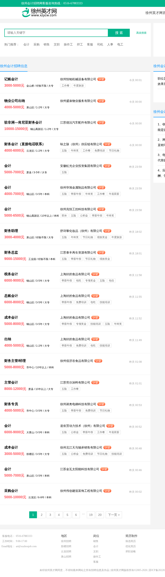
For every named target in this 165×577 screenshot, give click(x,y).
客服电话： (8, 536)
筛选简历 (130, 541)
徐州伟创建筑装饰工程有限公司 (81, 490)
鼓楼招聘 (66, 546)
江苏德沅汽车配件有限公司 (78, 122)
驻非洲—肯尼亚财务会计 (23, 122)
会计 (26, 44)
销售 (47, 44)
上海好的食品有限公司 (75, 274)
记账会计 (11, 79)
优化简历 (130, 546)
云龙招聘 (66, 551)
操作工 (68, 44)
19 (91, 515)
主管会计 (11, 382)
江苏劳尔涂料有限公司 (75, 382)
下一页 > (114, 515)
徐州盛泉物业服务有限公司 (78, 101)
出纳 (7, 339)
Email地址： (8, 546)
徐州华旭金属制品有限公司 (78, 187)
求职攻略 (130, 551)
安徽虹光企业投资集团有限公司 (81, 166)
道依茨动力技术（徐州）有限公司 (82, 425)
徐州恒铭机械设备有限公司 (78, 79)
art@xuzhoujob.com (26, 546)
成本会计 (11, 317)
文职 (57, 44)
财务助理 (11, 231)
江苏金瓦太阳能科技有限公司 (79, 469)
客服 (90, 44)
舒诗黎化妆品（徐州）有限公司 (81, 231)
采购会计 (11, 490)
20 (100, 515)
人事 (110, 44)
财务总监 (11, 252)
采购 (37, 44)
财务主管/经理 (15, 361)
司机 (100, 44)
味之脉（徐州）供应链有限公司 (81, 144)
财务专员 (11, 404)
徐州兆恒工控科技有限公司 (78, 209)
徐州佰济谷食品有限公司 (76, 361)
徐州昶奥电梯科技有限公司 (78, 404)
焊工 (80, 44)
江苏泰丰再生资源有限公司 (78, 252)
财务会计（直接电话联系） (25, 144)
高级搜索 (141, 32)
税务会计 (11, 274)
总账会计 (11, 296)
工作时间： (8, 541)
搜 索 (119, 33)
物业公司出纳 (14, 101)
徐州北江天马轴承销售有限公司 (81, 447)
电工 (120, 44)
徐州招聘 (66, 541)
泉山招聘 (66, 556)
